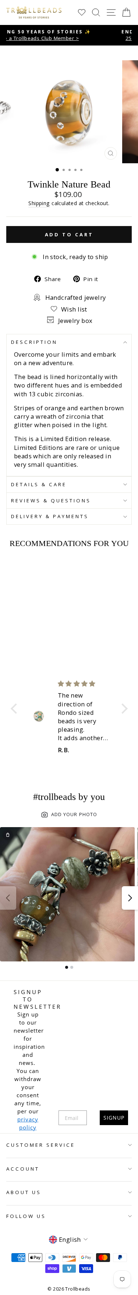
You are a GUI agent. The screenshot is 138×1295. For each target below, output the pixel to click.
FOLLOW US (26, 1216)
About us (23, 1192)
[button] (15, 708)
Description (34, 342)
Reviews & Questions (51, 500)
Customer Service (40, 1145)
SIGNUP (113, 1117)
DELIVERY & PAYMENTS (50, 516)
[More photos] (130, 898)
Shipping (39, 203)
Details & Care (39, 484)
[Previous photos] (8, 898)
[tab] (66, 967)
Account (22, 1168)
